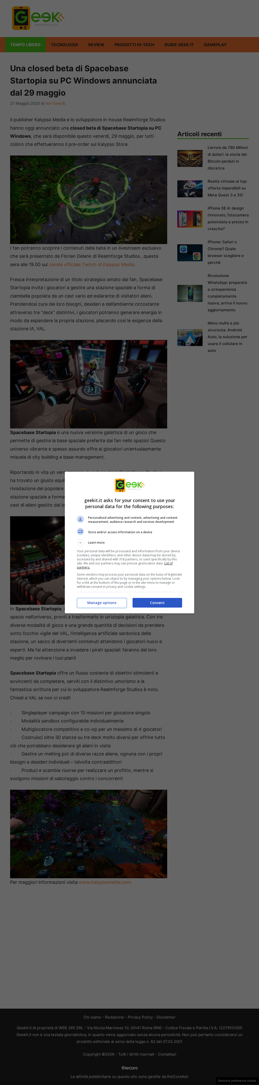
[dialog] (129, 542)
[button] (129, 542)
